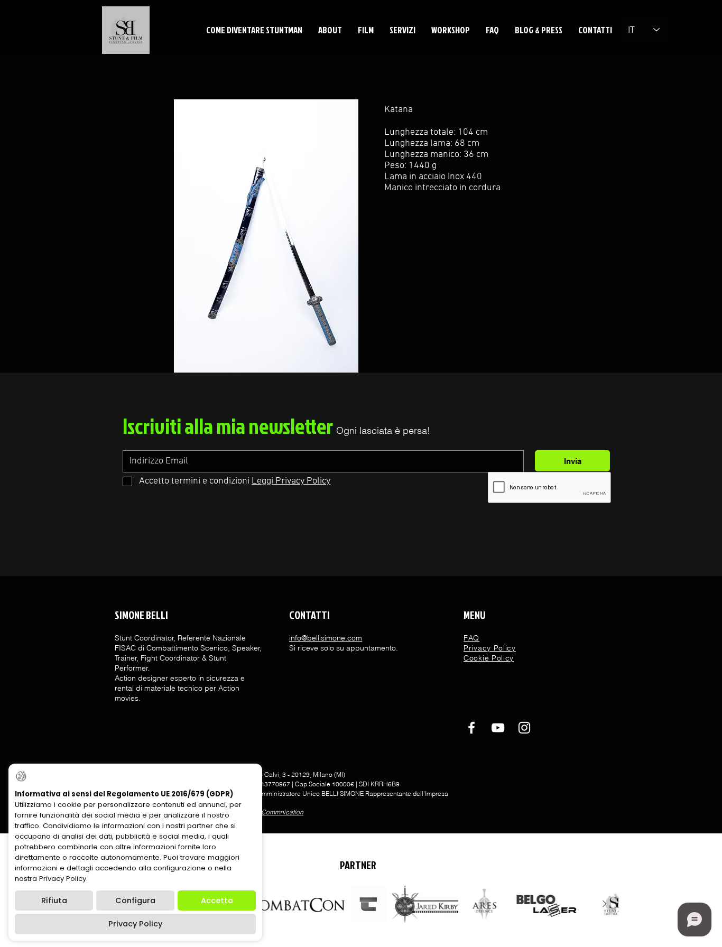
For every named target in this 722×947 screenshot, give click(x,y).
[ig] (524, 728)
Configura (135, 900)
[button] (330, 29)
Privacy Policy (135, 923)
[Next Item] (604, 904)
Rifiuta (54, 900)
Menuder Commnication (268, 812)
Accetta (217, 900)
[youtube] (498, 728)
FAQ (471, 638)
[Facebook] (471, 728)
